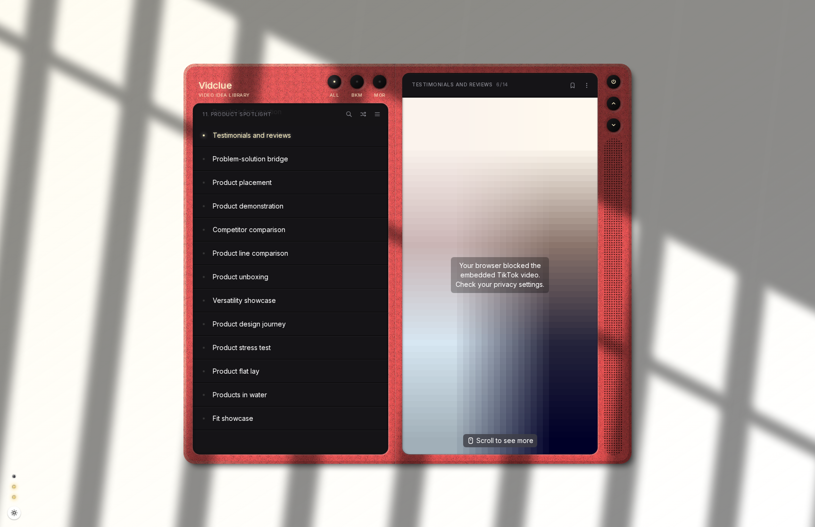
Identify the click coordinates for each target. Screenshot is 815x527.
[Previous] (613, 81)
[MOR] (379, 81)
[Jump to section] (377, 114)
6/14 (460, 85)
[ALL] (334, 81)
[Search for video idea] (349, 114)
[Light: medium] (14, 512)
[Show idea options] (587, 85)
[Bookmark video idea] (573, 85)
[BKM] (357, 81)
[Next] (613, 125)
